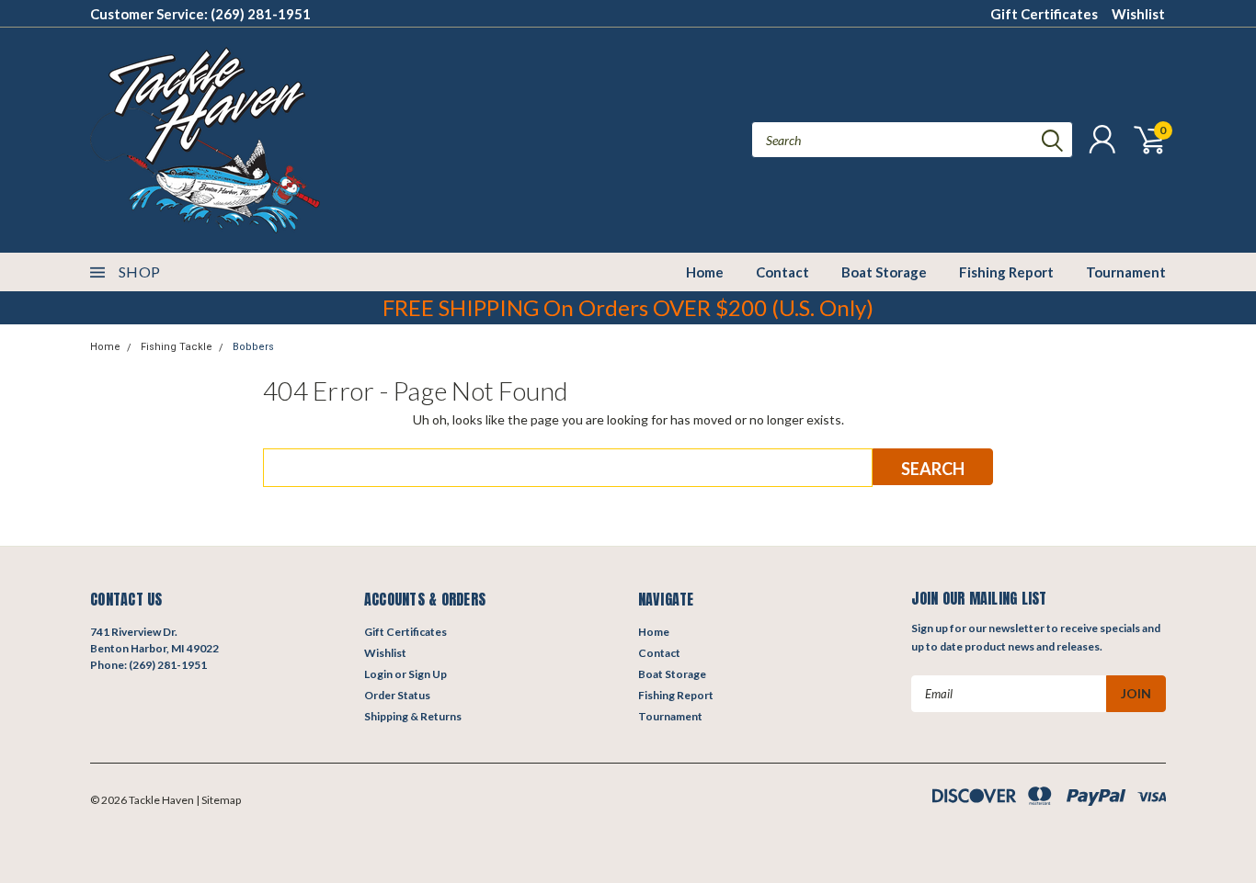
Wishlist (1138, 14)
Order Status (397, 695)
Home (705, 272)
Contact (782, 272)
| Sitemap (218, 800)
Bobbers (253, 347)
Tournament (1126, 272)
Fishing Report (1006, 272)
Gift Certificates (1044, 14)
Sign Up (427, 674)
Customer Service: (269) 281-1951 (200, 14)
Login (378, 674)
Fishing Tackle (176, 347)
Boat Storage (884, 272)
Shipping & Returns (413, 716)
